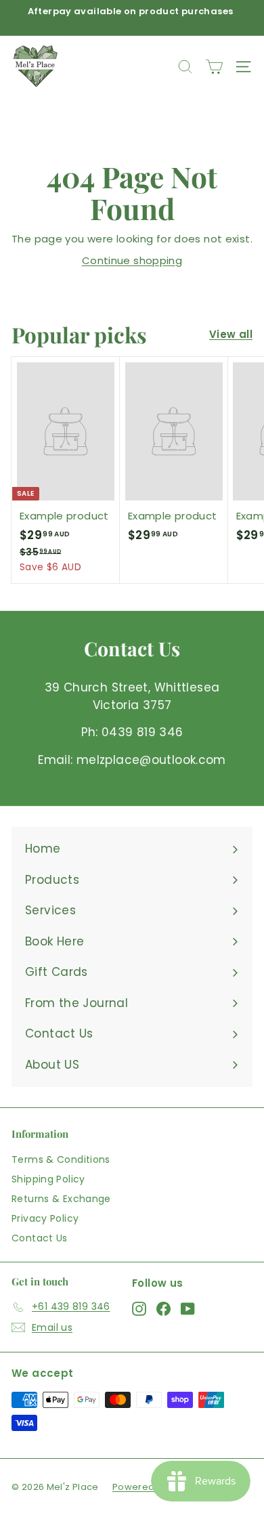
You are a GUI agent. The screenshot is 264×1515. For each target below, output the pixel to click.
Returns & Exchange (61, 1198)
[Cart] (214, 67)
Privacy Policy (45, 1218)
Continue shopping (132, 260)
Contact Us (40, 1238)
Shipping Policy (48, 1179)
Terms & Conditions (61, 1159)
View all (230, 334)
